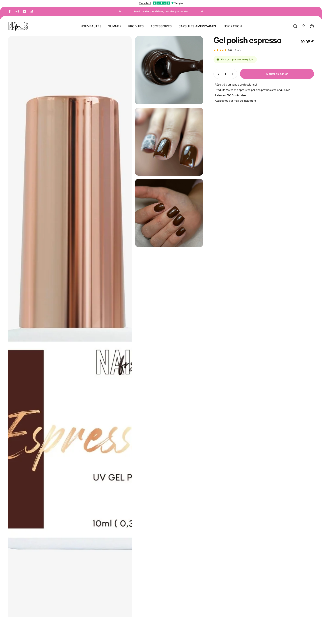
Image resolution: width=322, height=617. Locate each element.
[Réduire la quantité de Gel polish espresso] (217, 74)
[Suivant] (202, 11)
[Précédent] (119, 11)
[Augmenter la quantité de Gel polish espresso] (233, 74)
